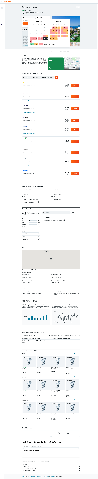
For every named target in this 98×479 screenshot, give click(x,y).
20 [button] (39, 35)
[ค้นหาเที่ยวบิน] (1, 5)
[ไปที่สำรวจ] (1, 15)
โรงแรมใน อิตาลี (39, 476)
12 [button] (36, 33)
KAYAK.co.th (24, 476)
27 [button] (67, 35)
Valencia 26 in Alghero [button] (55, 367)
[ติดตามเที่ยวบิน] (1, 18)
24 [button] (30, 38)
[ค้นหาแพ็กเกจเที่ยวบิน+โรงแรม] (1, 12)
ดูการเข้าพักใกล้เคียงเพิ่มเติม (75, 353)
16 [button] (47, 33)
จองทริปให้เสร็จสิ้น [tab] (27, 446)
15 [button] (44, 33)
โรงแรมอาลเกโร (52, 476)
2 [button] (56, 27)
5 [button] (36, 30)
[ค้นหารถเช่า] (1, 10)
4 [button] (33, 30)
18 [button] (33, 35)
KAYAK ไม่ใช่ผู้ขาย (26, 466)
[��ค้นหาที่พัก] (1, 7)
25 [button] (33, 38)
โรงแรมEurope (33, 476)
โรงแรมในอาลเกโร (45, 453)
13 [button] (67, 30)
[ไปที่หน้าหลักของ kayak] (7, 1)
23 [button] (47, 35)
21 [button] (41, 35)
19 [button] (36, 35)
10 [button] (30, 33)
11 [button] (33, 33)
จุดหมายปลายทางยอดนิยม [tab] (36, 446)
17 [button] (30, 35)
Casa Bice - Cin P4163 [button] (55, 390)
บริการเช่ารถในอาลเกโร (29, 453)
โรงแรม (28, 476)
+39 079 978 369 (25, 13)
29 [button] (44, 38)
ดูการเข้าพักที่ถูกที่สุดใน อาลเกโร (74, 376)
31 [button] (30, 41)
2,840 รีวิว (29, 10)
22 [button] (44, 35)
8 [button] (44, 30)
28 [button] (41, 38)
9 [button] (56, 30)
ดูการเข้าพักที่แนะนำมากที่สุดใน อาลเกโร (73, 400)
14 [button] (41, 33)
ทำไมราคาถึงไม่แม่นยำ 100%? (29, 470)
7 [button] (41, 30)
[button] (2, 2)
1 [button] (44, 27)
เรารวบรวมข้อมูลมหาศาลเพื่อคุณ (29, 468)
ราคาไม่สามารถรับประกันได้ (44, 463)
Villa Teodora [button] (25, 368)
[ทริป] (1, 21)
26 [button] (36, 38)
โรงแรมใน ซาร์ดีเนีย (46, 476)
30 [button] (47, 38)
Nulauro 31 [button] (39, 367)
